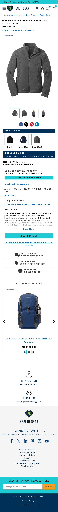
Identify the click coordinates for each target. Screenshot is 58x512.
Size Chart (9, 195)
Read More (29, 229)
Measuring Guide (27, 460)
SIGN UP (49, 486)
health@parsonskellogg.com (29, 402)
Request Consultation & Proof (17, 30)
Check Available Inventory (16, 184)
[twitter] (26, 124)
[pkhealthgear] (29, 416)
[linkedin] (37, 124)
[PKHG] (18, 8)
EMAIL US (29, 397)
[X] (18, 441)
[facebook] (21, 124)
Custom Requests (27, 450)
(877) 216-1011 (29, 380)
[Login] (42, 8)
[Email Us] (29, 392)
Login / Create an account (29, 177)
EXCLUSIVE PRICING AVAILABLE (19, 164)
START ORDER (29, 235)
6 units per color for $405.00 (28, 156)
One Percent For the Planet (27, 463)
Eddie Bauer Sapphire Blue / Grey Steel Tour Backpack (29, 340)
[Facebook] (11, 441)
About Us (27, 458)
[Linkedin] (25, 441)
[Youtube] (46, 441)
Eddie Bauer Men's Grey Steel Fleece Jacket (27, 204)
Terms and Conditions (25, 505)
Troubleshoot (27, 466)
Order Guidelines (27, 455)
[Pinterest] (32, 441)
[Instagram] (39, 441)
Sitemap (37, 505)
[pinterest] (32, 124)
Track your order (27, 452)
